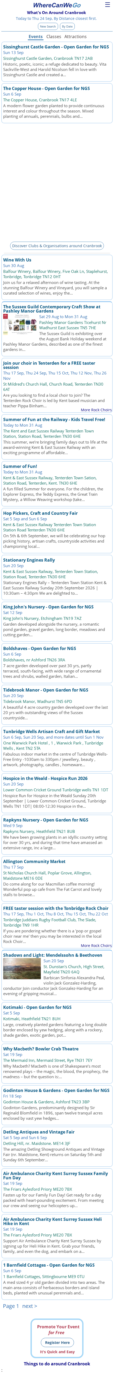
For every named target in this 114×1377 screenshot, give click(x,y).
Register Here (57, 1342)
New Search (48, 26)
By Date (67, 26)
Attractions (75, 36)
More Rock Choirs (96, 409)
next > (29, 1306)
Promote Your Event (58, 1329)
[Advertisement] (57, 181)
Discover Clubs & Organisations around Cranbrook (57, 245)
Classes (53, 36)
